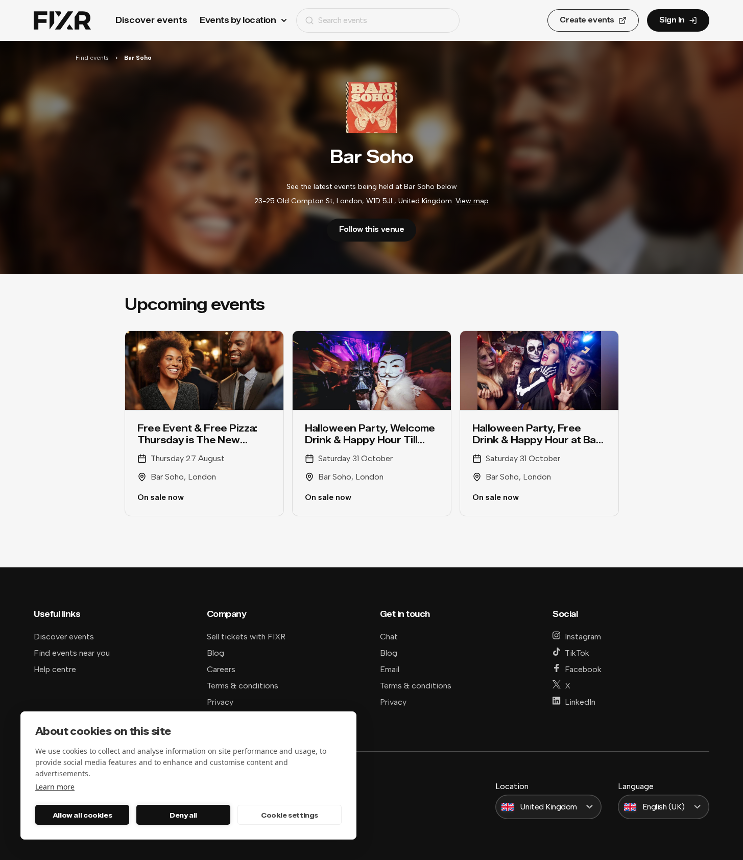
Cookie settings (289, 815)
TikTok (577, 653)
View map (472, 201)
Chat (389, 636)
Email (389, 669)
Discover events (151, 20)
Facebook (583, 669)
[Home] (62, 21)
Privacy (220, 702)
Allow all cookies (82, 815)
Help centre (55, 669)
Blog (215, 653)
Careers (221, 669)
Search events (342, 20)
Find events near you (72, 653)
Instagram (583, 636)
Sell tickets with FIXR (246, 636)
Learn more (55, 787)
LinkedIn (580, 702)
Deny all (183, 815)
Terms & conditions (242, 685)
